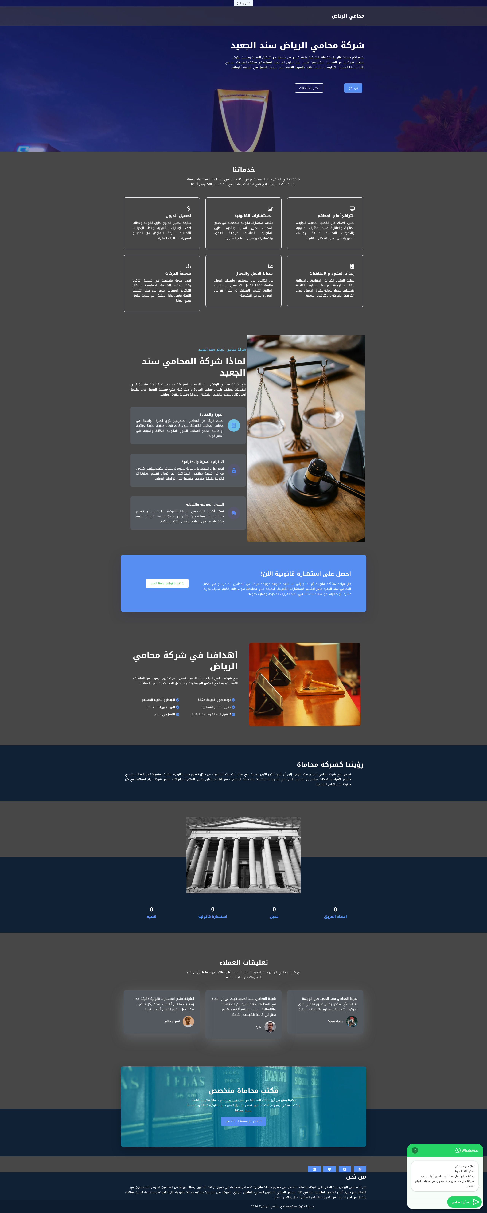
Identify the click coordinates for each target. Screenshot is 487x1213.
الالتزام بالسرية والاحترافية (202, 462)
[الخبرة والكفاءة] (234, 425)
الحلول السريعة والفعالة (205, 504)
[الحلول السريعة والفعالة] (234, 513)
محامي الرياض (348, 15)
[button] (415, 1150)
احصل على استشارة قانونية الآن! (306, 574)
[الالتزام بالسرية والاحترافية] (234, 470)
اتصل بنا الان (243, 3)
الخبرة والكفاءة (212, 415)
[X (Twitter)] (345, 1169)
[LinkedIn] (314, 1169)
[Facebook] (360, 1169)
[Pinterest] (329, 1169)
